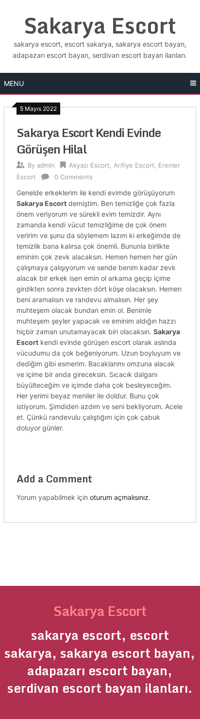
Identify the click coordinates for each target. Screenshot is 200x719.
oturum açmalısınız (119, 497)
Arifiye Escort (134, 165)
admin (46, 165)
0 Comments (73, 177)
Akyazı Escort (89, 165)
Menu (14, 83)
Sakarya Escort (100, 25)
